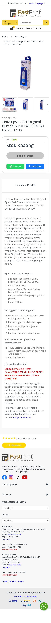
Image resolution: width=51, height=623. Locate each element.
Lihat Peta (6, 539)
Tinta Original (21, 36)
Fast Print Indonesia (17, 592)
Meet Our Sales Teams (13, 581)
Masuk (23, 3)
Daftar (13, 3)
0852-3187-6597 (14, 534)
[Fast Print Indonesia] (25, 457)
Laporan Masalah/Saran (25, 596)
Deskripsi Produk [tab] (26, 185)
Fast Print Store (33, 28)
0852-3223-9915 (14, 565)
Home (20, 28)
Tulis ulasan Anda (14, 445)
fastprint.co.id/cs (22, 417)
